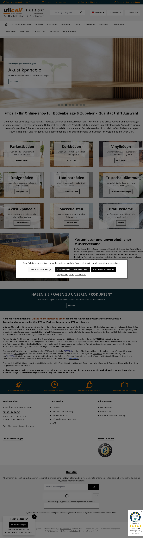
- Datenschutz (80, 274)
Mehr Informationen (111, 263)
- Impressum (62, 274)
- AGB (71, 274)
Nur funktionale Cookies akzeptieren (72, 269)
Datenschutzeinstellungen (41, 269)
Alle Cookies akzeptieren (103, 269)
